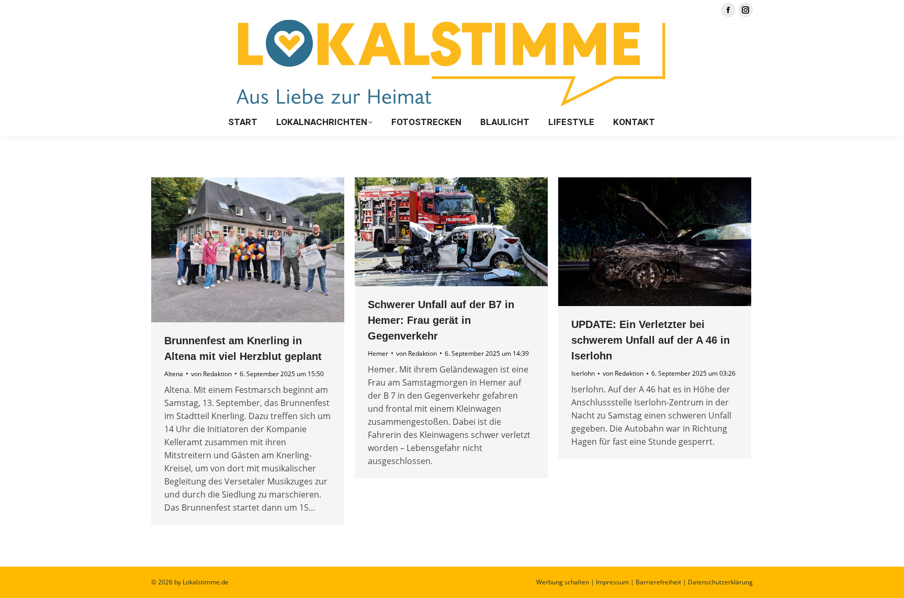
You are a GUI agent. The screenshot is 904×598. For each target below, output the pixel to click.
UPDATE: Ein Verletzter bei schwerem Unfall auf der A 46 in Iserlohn (650, 340)
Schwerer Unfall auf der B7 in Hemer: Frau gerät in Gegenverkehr (441, 320)
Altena (173, 373)
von (211, 373)
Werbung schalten (562, 582)
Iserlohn (583, 373)
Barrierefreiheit (658, 582)
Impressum (612, 582)
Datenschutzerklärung (720, 582)
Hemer (378, 353)
